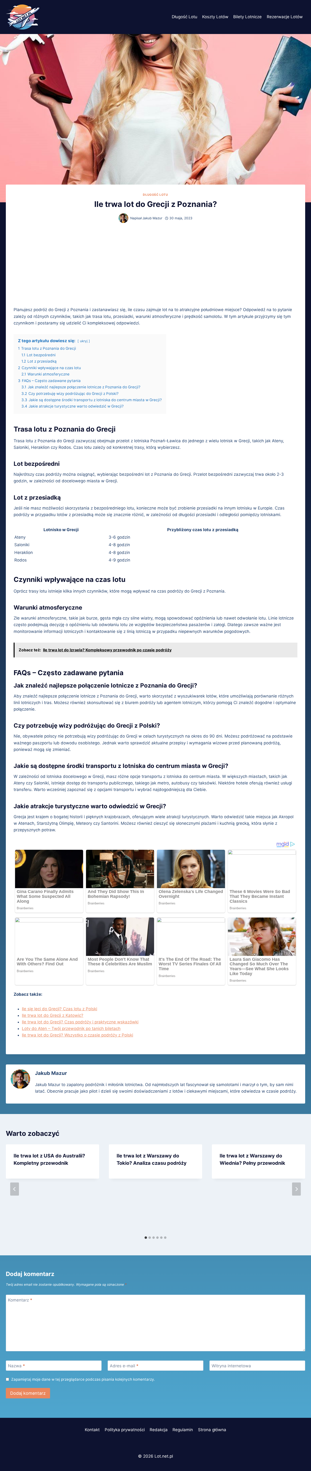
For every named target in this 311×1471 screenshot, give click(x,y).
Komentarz (20, 1300)
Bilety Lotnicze (247, 16)
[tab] (146, 1237)
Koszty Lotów (215, 16)
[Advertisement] (155, 265)
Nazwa (16, 1365)
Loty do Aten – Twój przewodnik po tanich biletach (71, 1028)
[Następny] (296, 1189)
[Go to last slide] (14, 1189)
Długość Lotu (184, 16)
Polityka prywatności (125, 1429)
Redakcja (159, 1429)
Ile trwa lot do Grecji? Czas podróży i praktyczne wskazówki (80, 1022)
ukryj (83, 341)
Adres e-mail (124, 1365)
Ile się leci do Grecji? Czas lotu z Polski (59, 1008)
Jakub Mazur (152, 218)
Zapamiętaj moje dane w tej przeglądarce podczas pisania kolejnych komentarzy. (83, 1379)
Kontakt (92, 1429)
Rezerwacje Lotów (285, 16)
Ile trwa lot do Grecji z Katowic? (52, 1015)
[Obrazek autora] (123, 218)
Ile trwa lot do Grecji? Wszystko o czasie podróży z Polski (77, 1035)
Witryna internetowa (231, 1365)
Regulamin (183, 1429)
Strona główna (212, 1429)
